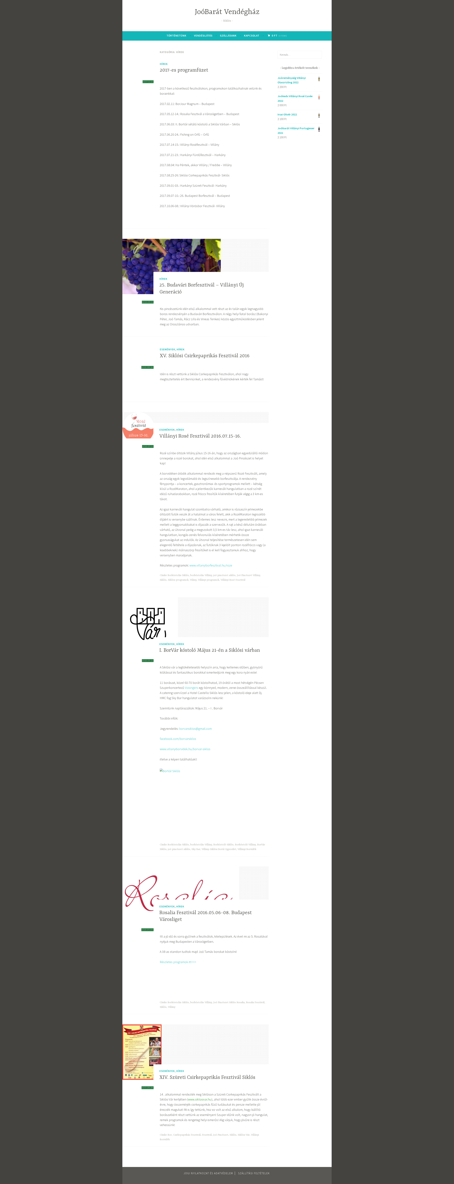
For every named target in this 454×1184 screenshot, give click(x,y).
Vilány (193, 580)
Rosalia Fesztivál (255, 1002)
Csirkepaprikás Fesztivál (187, 1134)
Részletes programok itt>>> (178, 962)
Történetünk (176, 35)
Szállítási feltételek (254, 1173)
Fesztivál (207, 1134)
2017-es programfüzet (184, 70)
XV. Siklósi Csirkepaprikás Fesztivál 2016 (205, 356)
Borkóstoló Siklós (223, 844)
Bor (170, 1134)
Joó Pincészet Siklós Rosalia (229, 1002)
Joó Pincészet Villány (248, 575)
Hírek (164, 64)
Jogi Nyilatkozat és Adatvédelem (208, 1173)
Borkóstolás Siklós (178, 575)
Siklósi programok (178, 580)
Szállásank (228, 35)
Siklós (163, 580)
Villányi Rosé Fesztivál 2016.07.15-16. (200, 436)
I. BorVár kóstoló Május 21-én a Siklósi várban (209, 650)
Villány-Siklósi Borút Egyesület (219, 849)
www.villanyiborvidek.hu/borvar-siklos (185, 749)
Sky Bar (196, 849)
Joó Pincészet (220, 1134)
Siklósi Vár (244, 1134)
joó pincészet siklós (224, 575)
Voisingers (191, 688)
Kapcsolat (251, 35)
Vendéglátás (203, 35)
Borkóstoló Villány (245, 844)
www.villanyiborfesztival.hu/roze (210, 565)
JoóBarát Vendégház (227, 12)
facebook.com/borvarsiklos (178, 739)
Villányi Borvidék (247, 849)
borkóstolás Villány (201, 575)
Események (167, 349)
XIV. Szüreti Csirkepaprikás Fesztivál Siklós (207, 1077)
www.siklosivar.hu (199, 1099)
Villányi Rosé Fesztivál (233, 580)
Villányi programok (208, 580)
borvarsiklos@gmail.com (195, 729)
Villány (171, 1007)
